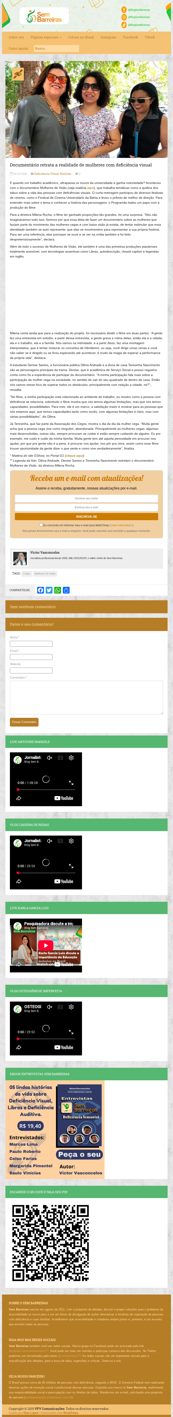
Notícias (65, 173)
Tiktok (150, 37)
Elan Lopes (31, 1413)
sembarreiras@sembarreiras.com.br (48, 1397)
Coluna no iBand (81, 37)
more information (121, 525)
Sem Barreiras (44, 15)
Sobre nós (16, 37)
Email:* (14, 651)
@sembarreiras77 (69, 1356)
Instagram (108, 37)
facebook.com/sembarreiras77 (28, 1351)
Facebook (130, 37)
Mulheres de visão (45, 573)
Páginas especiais (45, 37)
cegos (26, 573)
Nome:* (15, 637)
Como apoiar (18, 48)
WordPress (70, 1413)
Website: (15, 664)
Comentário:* (18, 677)
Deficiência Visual (46, 173)
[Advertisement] (86, 292)
